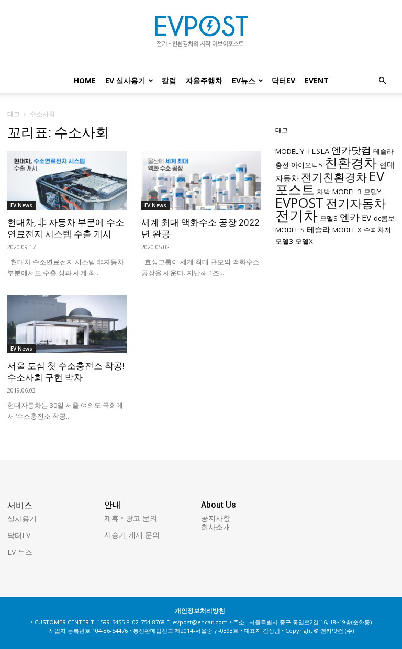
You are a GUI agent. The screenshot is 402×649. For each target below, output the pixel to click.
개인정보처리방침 (200, 610)
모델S (329, 218)
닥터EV (283, 80)
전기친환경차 (334, 176)
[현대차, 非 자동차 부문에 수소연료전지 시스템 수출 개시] (67, 180)
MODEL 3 (347, 191)
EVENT (317, 80)
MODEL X (347, 229)
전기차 (296, 215)
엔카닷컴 (351, 149)
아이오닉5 (306, 165)
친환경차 (351, 162)
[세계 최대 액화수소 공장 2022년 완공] (201, 180)
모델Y (372, 191)
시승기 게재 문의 (132, 535)
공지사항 (215, 518)
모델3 (284, 241)
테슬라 (318, 229)
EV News (21, 205)
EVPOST (299, 202)
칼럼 (169, 80)
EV (367, 217)
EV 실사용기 (125, 80)
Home (85, 80)
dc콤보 (384, 218)
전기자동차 (356, 203)
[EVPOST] (201, 35)
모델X (304, 241)
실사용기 (22, 518)
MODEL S (290, 229)
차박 (323, 191)
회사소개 (215, 527)
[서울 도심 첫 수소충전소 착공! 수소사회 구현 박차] (67, 324)
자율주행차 (204, 80)
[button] (382, 81)
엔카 (350, 216)
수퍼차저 (377, 229)
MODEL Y (289, 151)
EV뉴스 (243, 80)
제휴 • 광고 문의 (130, 518)
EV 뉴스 (19, 552)
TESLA (317, 151)
